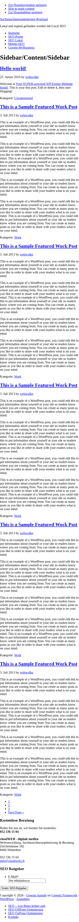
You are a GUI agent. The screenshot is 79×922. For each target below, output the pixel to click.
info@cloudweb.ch (12, 861)
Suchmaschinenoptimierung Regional (24, 19)
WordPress (7, 899)
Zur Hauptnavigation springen (27, 5)
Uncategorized (23, 98)
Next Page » (16, 812)
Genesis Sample (36, 895)
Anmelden (23, 899)
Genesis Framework (64, 895)
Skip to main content (21, 8)
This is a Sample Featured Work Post (38, 106)
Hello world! (13, 68)
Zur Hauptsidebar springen (25, 12)
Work (17, 237)
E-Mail (13, 876)
